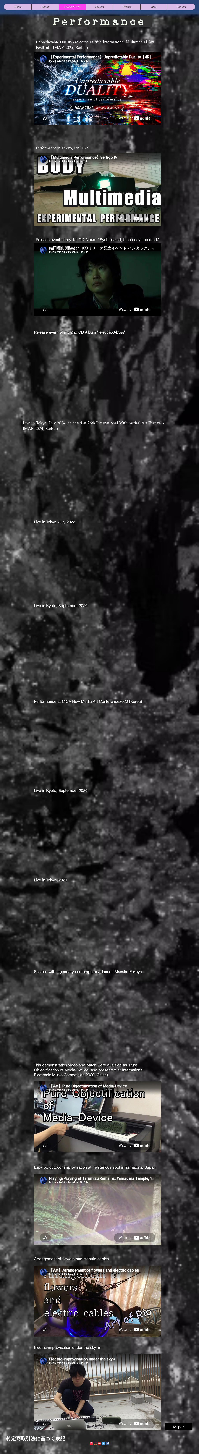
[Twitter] (103, 1443)
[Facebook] (107, 1443)
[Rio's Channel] (99, 1443)
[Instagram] (95, 1443)
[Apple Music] (91, 1443)
